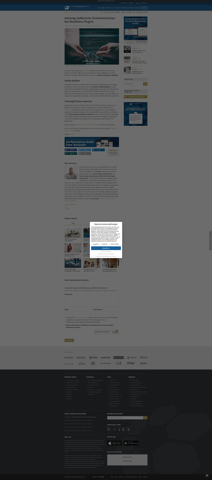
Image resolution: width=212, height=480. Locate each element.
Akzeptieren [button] (106, 248)
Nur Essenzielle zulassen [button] (106, 251)
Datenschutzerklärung (106, 256)
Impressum (114, 256)
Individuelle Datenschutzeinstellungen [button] (106, 254)
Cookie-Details (99, 256)
